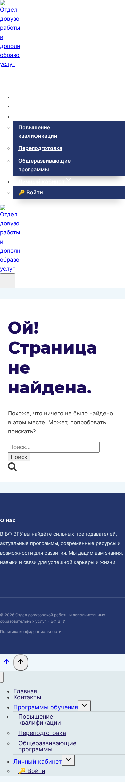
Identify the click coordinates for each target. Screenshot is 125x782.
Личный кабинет (37, 761)
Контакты (32, 106)
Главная (30, 97)
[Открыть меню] (7, 280)
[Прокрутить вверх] (6, 663)
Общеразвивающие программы (44, 165)
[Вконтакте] (5, 77)
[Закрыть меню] (2, 677)
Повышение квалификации (37, 131)
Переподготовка (40, 148)
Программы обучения (45, 707)
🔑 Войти (30, 192)
